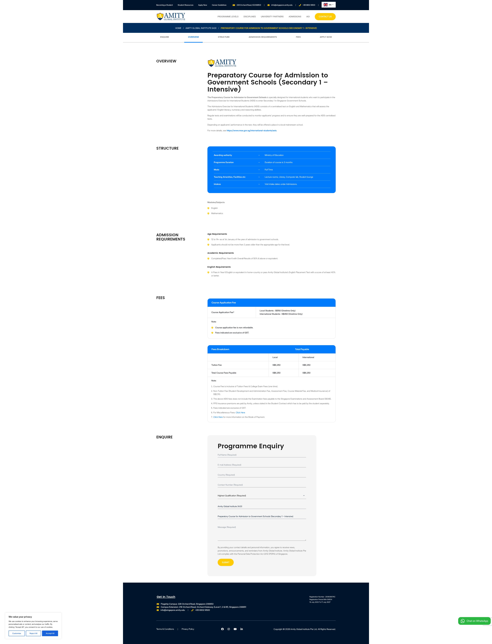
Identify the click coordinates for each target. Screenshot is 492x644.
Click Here (240, 412)
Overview (193, 37)
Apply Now (202, 5)
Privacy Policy (188, 629)
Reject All (33, 633)
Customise (16, 633)
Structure (224, 37)
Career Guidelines (219, 5)
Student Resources (185, 5)
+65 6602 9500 (309, 5)
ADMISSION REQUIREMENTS (263, 37)
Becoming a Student (164, 5)
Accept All (50, 633)
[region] (33, 626)
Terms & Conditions (165, 629)
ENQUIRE (164, 37)
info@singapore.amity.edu (282, 5)
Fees (298, 37)
